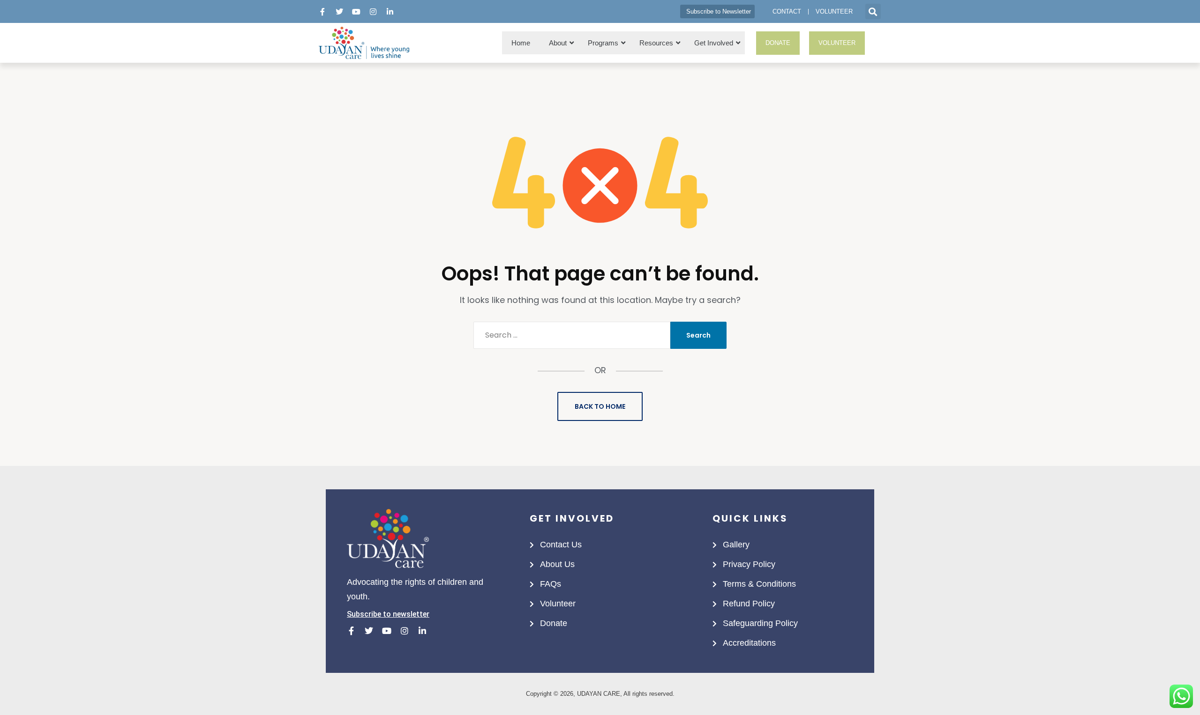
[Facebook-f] (322, 11)
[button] (873, 11)
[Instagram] (373, 11)
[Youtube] (356, 11)
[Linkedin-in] (390, 11)
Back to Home (600, 406)
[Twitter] (339, 11)
